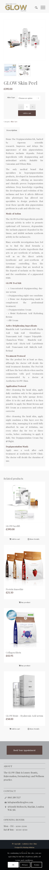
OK (13, 865)
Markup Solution (28, 847)
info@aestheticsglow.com (20, 802)
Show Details (34, 539)
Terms (36, 865)
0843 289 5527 (14, 797)
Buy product (25, 602)
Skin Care (14, 122)
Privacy (25, 865)
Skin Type (11, 97)
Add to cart (27, 113)
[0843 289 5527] (5, 797)
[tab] (12, 130)
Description (12, 130)
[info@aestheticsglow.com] (5, 802)
